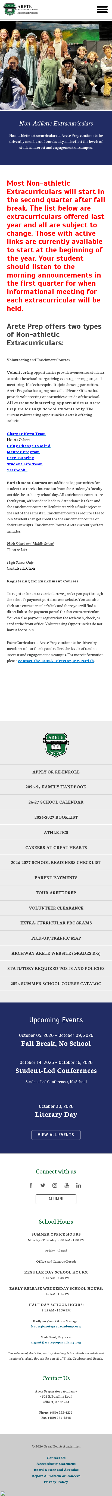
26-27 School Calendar (56, 802)
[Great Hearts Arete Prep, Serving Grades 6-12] (40, 9)
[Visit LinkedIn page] (78, 1185)
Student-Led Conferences (56, 1070)
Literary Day (56, 1114)
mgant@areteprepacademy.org (56, 1342)
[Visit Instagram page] (54, 1185)
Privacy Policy (56, 1481)
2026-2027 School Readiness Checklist (56, 862)
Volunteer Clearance (56, 908)
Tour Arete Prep (56, 892)
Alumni (56, 1199)
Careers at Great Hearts (56, 847)
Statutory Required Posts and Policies (56, 968)
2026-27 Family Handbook (56, 786)
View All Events (56, 1134)
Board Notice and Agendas (56, 1469)
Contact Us (56, 1457)
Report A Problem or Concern (56, 1475)
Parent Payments (56, 877)
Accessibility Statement (56, 1463)
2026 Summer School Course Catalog (56, 983)
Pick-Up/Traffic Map (56, 938)
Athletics (56, 832)
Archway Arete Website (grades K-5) (56, 953)
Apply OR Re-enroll (56, 772)
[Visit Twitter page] (42, 1185)
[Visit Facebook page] (30, 1185)
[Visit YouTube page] (66, 1185)
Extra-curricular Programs (56, 923)
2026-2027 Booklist (56, 817)
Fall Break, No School (56, 1043)
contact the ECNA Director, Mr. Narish (56, 660)
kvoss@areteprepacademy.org (56, 1326)
